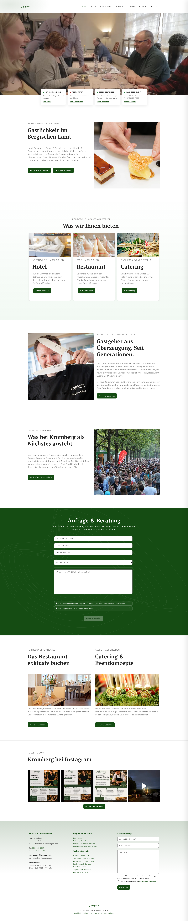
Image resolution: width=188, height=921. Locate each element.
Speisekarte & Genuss (82, 864)
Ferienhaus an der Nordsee (84, 844)
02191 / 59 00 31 (38, 848)
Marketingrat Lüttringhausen (85, 846)
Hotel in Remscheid (81, 856)
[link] (127, 155)
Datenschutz (109, 913)
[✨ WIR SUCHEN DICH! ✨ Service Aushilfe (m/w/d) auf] (44, 786)
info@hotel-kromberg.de (45, 851)
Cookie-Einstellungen (83, 913)
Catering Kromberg (81, 841)
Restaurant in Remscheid (83, 861)
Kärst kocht (77, 838)
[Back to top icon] (177, 916)
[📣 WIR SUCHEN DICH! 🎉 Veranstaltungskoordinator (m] (77, 786)
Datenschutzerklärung (86, 608)
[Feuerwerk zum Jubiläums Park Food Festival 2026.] (144, 786)
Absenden (123, 887)
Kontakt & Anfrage (80, 872)
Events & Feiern (79, 867)
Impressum (97, 913)
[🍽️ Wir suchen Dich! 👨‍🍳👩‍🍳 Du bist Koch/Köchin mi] (111, 786)
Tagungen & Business (82, 869)
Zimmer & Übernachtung (83, 858)
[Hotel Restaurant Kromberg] (34, 6)
